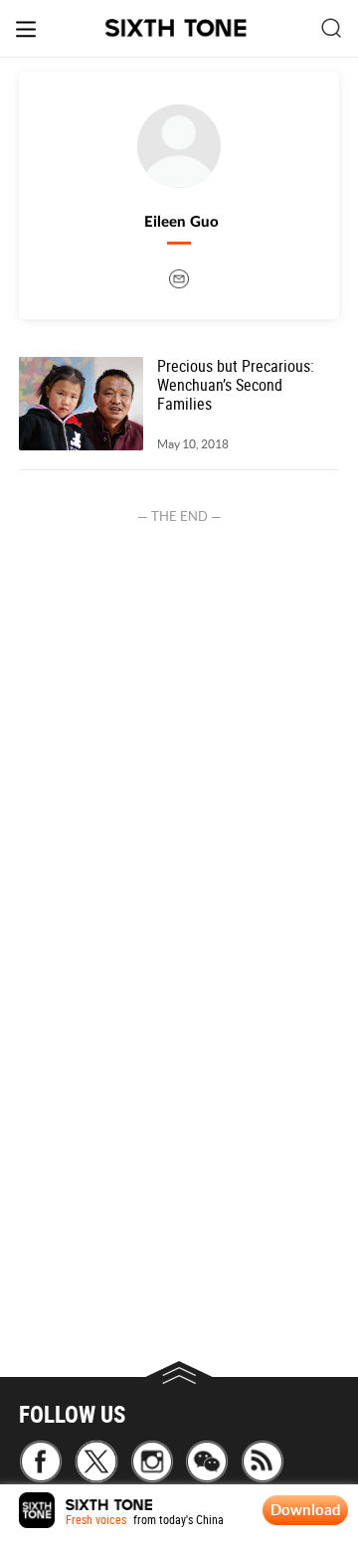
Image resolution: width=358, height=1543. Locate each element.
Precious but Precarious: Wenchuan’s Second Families (235, 386)
